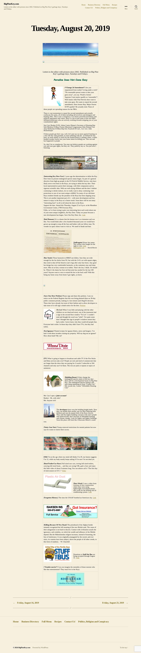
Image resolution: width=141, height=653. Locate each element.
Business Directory (94, 5)
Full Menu (106, 5)
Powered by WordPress (40, 647)
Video (64, 471)
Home (84, 5)
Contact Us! (89, 8)
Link (83, 215)
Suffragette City (79, 248)
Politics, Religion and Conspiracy (106, 8)
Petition (82, 305)
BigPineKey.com (11, 4)
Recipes (114, 5)
